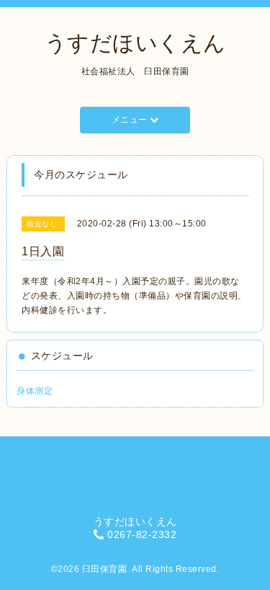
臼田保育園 (104, 569)
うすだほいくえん (135, 43)
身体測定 (35, 391)
